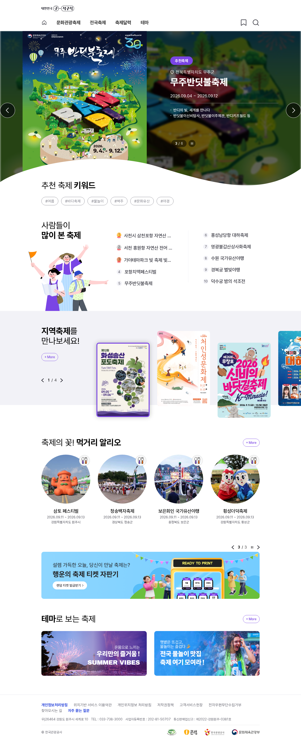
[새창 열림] (172, 732)
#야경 (165, 201)
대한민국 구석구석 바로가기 (57, 8)
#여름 (49, 201)
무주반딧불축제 (138, 283)
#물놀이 (97, 201)
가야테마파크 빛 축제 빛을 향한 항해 (148, 260)
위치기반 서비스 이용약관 (93, 705)
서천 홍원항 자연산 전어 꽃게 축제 (148, 248)
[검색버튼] (256, 22)
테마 (145, 22)
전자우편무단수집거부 (225, 705)
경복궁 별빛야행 (225, 270)
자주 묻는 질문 (79, 710)
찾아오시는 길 (51, 710)
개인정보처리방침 (54, 705)
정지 (192, 143)
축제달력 (123, 22)
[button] (42, 380)
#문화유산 (142, 201)
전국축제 (98, 22)
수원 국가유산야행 (227, 258)
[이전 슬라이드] (7, 110)
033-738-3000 (111, 719)
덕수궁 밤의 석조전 (228, 281)
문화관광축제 (68, 22)
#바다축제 (73, 201)
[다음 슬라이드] (293, 110)
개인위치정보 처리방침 (134, 705)
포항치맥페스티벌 (140, 272)
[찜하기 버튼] (243, 22)
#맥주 (119, 201)
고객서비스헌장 (191, 705)
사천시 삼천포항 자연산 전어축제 (148, 235)
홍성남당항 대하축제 (229, 235)
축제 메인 (44, 22)
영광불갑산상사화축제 (231, 247)
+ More (49, 357)
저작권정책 (165, 705)
